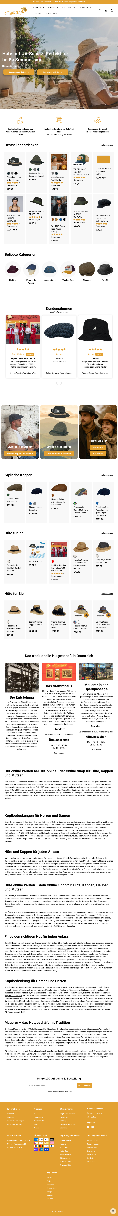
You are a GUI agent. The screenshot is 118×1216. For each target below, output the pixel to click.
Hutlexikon (64, 1117)
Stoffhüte (90, 1158)
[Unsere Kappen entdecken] (20, 432)
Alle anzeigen (107, 145)
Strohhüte (91, 1161)
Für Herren (98, 453)
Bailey (49, 1181)
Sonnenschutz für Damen (52, 72)
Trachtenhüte (74, 990)
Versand (10, 1114)
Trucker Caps (65, 1161)
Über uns (63, 1128)
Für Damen (98, 447)
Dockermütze (65, 1140)
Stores (37, 13)
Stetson (50, 1199)
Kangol (49, 1192)
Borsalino (51, 1185)
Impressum (38, 1117)
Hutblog (63, 1121)
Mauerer (50, 1195)
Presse (36, 1128)
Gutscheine (52, 13)
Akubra (49, 1178)
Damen (52, 7)
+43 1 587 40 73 (79, 2)
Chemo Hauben (93, 1144)
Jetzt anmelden (84, 1085)
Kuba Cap (64, 1151)
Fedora (63, 1144)
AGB (35, 1114)
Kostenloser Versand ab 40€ (18, 1140)
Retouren (10, 1117)
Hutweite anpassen (67, 1124)
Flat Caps (64, 1147)
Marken (84, 7)
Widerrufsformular (14, 1124)
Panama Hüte (65, 1154)
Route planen (59, 753)
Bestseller (68, 7)
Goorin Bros (51, 1188)
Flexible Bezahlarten (15, 1147)
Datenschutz (39, 1121)
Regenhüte (91, 1151)
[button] (13, 183)
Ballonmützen (92, 1140)
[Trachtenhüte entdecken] (59, 432)
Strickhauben (65, 1158)
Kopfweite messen (67, 1114)
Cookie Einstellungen (15, 1121)
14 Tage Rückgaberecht (16, 1144)
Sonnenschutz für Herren (19, 72)
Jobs (36, 1124)
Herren (37, 7)
